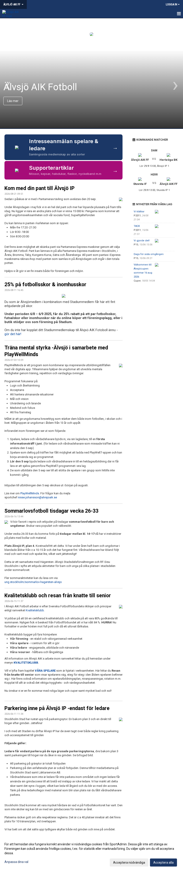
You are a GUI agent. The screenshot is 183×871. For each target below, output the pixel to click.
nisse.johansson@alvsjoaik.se (37, 497)
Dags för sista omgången (149, 254)
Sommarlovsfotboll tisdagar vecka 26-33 (51, 511)
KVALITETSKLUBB (26, 662)
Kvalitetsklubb (35, 610)
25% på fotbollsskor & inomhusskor (45, 285)
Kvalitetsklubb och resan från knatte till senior (57, 596)
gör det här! (12, 334)
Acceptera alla (163, 862)
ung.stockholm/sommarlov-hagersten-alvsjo (33, 582)
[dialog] (91, 853)
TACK (137, 226)
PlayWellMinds (29, 493)
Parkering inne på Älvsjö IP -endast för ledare (57, 708)
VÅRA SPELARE (45, 670)
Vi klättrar (139, 211)
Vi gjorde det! (142, 240)
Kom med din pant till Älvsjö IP (39, 188)
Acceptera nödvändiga (129, 862)
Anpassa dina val (16, 862)
